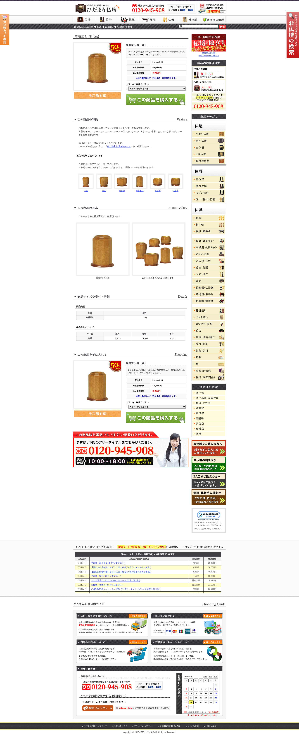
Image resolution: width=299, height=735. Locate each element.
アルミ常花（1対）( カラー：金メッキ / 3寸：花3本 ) (115, 580)
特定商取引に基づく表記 (170, 726)
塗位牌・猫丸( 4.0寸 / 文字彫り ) (106, 576)
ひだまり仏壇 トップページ (95, 726)
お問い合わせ (211, 726)
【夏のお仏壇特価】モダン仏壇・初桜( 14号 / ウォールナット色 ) (121, 567)
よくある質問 (193, 726)
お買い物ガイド (120, 726)
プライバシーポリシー (143, 726)
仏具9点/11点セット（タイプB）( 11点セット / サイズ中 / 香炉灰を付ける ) (125, 589)
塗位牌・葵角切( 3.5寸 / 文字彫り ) (107, 585)
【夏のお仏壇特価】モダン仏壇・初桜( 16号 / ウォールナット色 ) (121, 572)
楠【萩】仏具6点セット (119, 146)
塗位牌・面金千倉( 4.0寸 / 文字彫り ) (108, 563)
